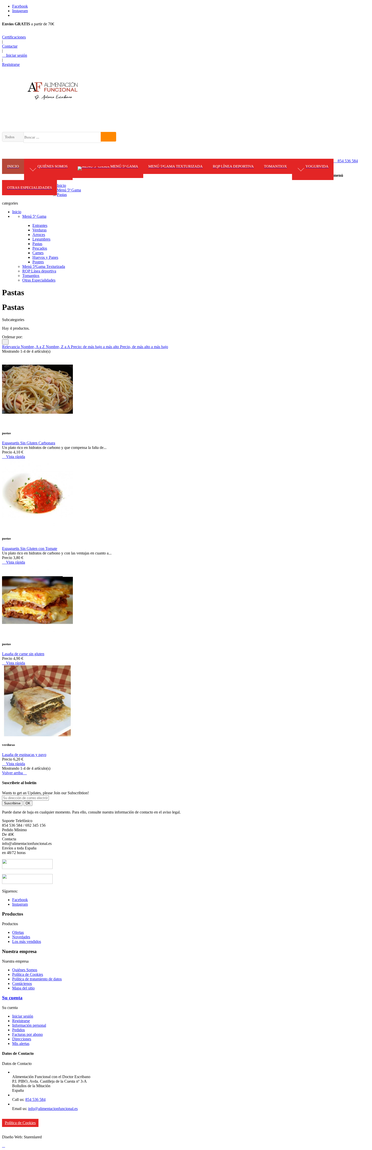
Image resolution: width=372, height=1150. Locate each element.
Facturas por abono (27, 1034)
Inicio (16, 212)
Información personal (29, 1025)
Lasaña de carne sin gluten (23, 654)
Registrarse (21, 1021)
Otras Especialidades (38, 280)
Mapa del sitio (23, 988)
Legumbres (41, 239)
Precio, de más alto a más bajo (144, 347)
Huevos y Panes (45, 257)
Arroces (38, 234)
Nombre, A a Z (33, 347)
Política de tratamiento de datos (37, 979)
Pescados (39, 248)
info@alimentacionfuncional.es (53, 1108)
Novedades (21, 937)
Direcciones (21, 1039)
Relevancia (11, 347)
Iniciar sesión (22, 1016)
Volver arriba (14, 773)
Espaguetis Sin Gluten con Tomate (29, 548)
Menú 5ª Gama (34, 216)
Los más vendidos (26, 941)
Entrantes (39, 225)
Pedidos (18, 1030)
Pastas (37, 244)
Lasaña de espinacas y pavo (24, 754)
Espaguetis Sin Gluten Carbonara (28, 443)
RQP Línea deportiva (39, 271)
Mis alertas (20, 1043)
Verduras (39, 230)
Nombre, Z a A (58, 347)
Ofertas (18, 932)
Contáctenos (22, 983)
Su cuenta (12, 997)
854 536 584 (346, 161)
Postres (38, 262)
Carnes (38, 253)
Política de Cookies (27, 974)
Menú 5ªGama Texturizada (43, 266)
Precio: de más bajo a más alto (95, 347)
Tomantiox (30, 275)
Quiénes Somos (24, 970)
